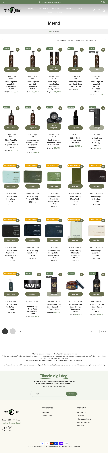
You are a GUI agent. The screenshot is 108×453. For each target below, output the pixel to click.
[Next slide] (96, 2)
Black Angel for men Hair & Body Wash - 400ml (75, 84)
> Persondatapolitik (83, 422)
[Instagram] (104, 2)
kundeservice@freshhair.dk (11, 423)
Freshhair (37, 446)
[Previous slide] (3, 2)
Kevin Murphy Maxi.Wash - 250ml (75, 198)
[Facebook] (101, 2)
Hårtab (80, 8)
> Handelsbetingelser (84, 419)
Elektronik (42, 8)
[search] (94, 10)
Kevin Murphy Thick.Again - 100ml (11, 306)
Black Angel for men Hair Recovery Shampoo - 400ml (97, 86)
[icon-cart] (103, 10)
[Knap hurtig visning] (18, 50)
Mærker (31, 8)
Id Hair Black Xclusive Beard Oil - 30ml (75, 140)
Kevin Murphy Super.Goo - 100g (96, 252)
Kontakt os (45, 412)
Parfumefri (56, 8)
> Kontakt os (81, 412)
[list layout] (69, 40)
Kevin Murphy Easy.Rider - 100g (11, 198)
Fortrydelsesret (47, 416)
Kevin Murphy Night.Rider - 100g (96, 198)
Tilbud (49, 12)
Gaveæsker (69, 8)
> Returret (80, 425)
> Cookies (80, 416)
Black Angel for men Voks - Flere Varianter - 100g (54, 142)
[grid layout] (72, 40)
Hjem (50, 31)
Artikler (59, 12)
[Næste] (19, 331)
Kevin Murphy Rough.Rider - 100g (32, 252)
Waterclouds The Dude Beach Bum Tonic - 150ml (54, 306)
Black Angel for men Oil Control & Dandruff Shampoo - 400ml (32, 145)
